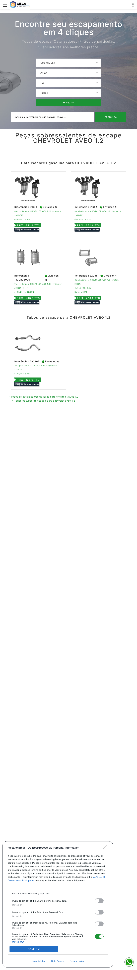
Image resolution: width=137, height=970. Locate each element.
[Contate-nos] (128, 961)
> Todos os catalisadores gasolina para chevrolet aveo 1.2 (43, 396)
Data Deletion (39, 961)
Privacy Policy (77, 961)
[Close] (106, 848)
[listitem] (58, 893)
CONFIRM (34, 949)
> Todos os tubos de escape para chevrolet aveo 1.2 (43, 400)
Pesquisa (68, 102)
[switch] (99, 900)
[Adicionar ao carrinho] (26, 229)
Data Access (57, 961)
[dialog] (58, 904)
